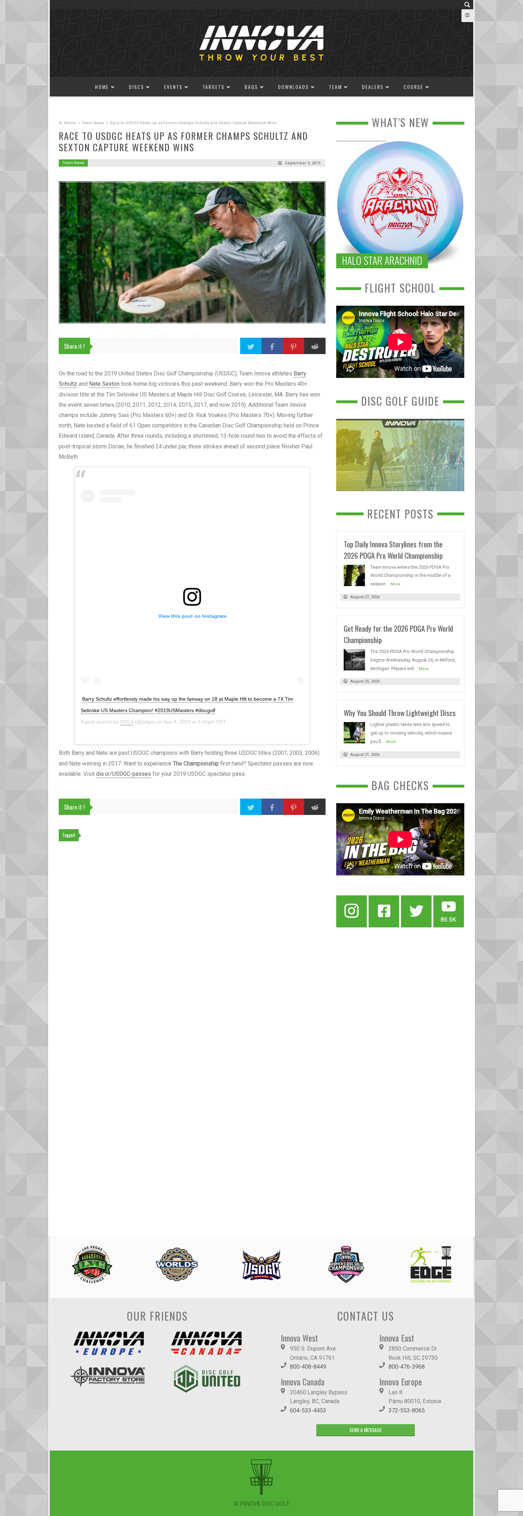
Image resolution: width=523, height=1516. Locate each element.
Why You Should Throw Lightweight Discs (400, 712)
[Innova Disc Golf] (261, 42)
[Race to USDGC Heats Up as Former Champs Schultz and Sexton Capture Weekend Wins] (192, 252)
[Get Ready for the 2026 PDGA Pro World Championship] (354, 659)
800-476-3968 (407, 1366)
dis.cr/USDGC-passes (123, 773)
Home (102, 86)
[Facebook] (384, 911)
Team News (93, 123)
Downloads (293, 86)
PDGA (126, 722)
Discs (136, 86)
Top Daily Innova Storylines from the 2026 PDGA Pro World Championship (393, 549)
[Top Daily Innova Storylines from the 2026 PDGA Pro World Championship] (354, 575)
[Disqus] (192, 944)
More (396, 584)
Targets (213, 86)
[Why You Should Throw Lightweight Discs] (354, 732)
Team (335, 86)
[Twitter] (416, 911)
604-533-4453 (308, 1410)
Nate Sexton (104, 383)
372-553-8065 (407, 1410)
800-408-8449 (308, 1366)
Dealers (373, 86)
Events (173, 86)
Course (413, 86)
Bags (251, 86)
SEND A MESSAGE (365, 1429)
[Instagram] (351, 911)
